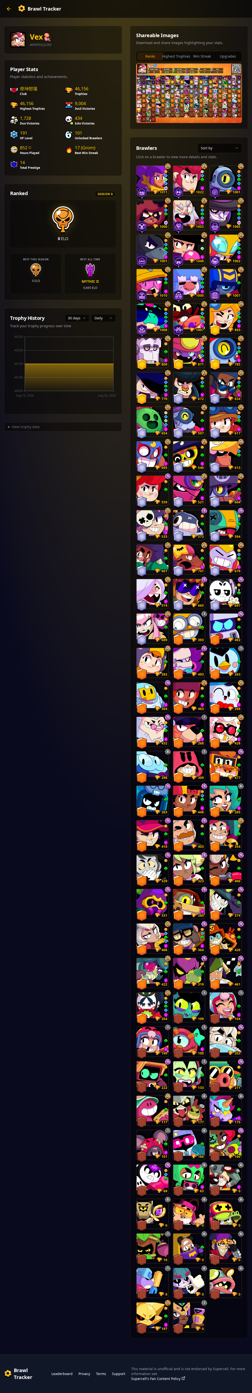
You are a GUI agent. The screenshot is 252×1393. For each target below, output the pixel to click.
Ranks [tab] (150, 56)
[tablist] (189, 56)
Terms (101, 1373)
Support (118, 1373)
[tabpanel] (189, 93)
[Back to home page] (9, 9)
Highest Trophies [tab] (176, 56)
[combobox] (77, 318)
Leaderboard (62, 1373)
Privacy (84, 1373)
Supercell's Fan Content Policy (155, 1378)
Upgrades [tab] (228, 56)
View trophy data (26, 426)
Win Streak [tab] (202, 56)
